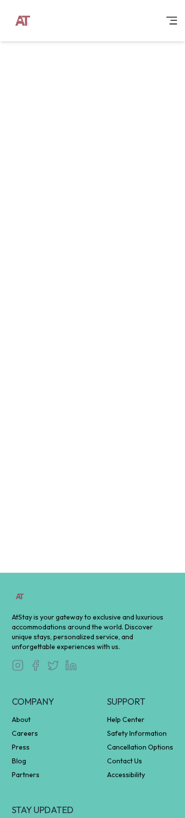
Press (21, 747)
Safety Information (137, 733)
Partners (25, 774)
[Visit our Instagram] (18, 665)
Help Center (126, 719)
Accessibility (126, 774)
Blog (19, 760)
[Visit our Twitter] (53, 665)
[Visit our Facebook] (35, 665)
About (21, 719)
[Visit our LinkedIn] (71, 665)
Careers (25, 733)
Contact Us (124, 760)
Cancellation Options (140, 747)
